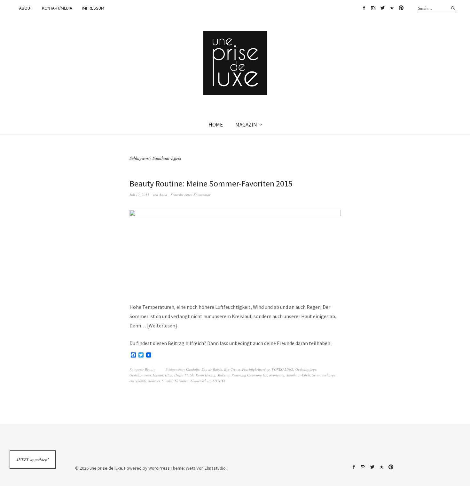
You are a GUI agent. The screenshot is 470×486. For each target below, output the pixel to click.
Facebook (364, 8)
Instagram (373, 8)
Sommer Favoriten (175, 380)
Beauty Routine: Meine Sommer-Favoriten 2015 (211, 183)
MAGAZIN (246, 124)
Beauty (150, 369)
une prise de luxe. (106, 468)
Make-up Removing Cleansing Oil (242, 375)
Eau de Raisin (211, 369)
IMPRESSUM (93, 8)
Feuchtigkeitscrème (256, 369)
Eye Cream (232, 369)
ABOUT (25, 8)
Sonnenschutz (201, 380)
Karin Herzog (205, 375)
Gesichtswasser (140, 375)
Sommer (154, 380)
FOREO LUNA (283, 369)
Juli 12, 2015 (139, 194)
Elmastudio (215, 468)
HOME (215, 124)
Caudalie (193, 369)
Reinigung (277, 375)
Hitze (168, 375)
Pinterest (401, 8)
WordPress (159, 468)
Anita (163, 194)
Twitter (382, 8)
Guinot (158, 375)
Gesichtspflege (306, 369)
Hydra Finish (184, 375)
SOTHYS (219, 380)
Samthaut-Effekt (298, 375)
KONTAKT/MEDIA (57, 8)
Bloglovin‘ (391, 8)
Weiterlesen (162, 325)
